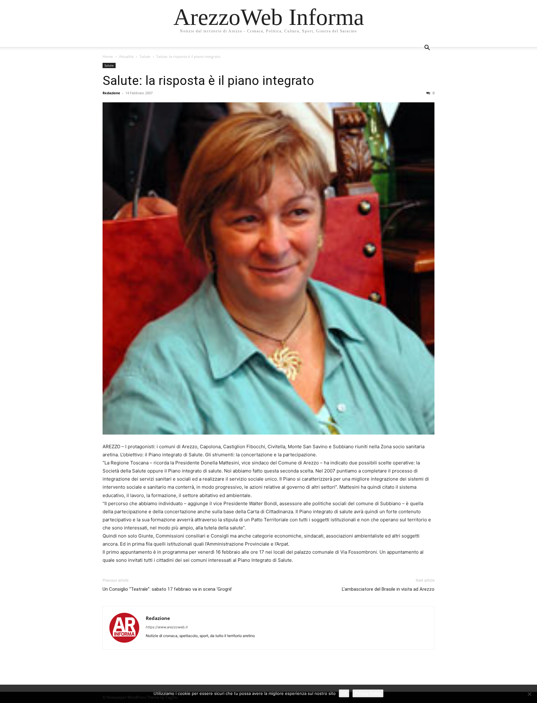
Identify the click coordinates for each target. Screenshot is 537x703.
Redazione (111, 93)
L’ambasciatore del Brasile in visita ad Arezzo (388, 589)
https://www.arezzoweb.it (167, 627)
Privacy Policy (368, 693)
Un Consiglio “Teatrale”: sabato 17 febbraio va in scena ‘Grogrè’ (167, 589)
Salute (145, 56)
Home (108, 56)
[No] (529, 694)
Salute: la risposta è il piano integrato (208, 80)
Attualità (126, 56)
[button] (427, 48)
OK (344, 693)
